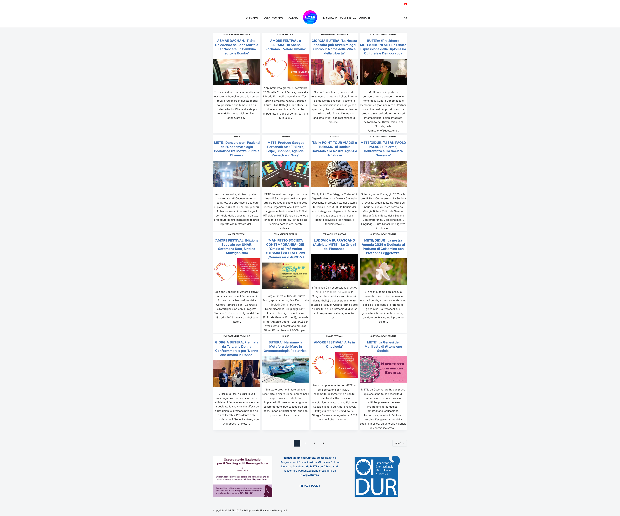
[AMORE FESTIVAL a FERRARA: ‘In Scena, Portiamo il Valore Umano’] (285, 67)
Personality (330, 17)
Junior (236, 136)
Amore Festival (285, 34)
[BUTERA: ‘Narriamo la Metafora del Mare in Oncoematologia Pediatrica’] (285, 369)
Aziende (293, 17)
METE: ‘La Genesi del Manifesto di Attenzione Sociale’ (383, 346)
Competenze (348, 17)
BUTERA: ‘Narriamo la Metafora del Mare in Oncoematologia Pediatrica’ (285, 346)
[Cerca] (405, 18)
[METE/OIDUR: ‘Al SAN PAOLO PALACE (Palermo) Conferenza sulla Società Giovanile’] (383, 174)
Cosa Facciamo (273, 17)
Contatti (364, 17)
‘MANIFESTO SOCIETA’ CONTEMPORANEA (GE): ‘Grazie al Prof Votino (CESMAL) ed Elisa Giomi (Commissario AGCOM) (285, 248)
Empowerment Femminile (236, 34)
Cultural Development (383, 34)
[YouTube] (405, 4)
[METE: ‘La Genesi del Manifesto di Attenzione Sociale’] (383, 369)
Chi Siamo (252, 17)
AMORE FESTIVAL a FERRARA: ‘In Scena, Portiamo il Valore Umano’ (285, 45)
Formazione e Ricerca (285, 234)
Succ (398, 443)
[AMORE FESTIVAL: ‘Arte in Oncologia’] (334, 365)
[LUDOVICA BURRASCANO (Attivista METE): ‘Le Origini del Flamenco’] (334, 267)
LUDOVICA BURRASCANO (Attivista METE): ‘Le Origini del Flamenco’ (334, 244)
